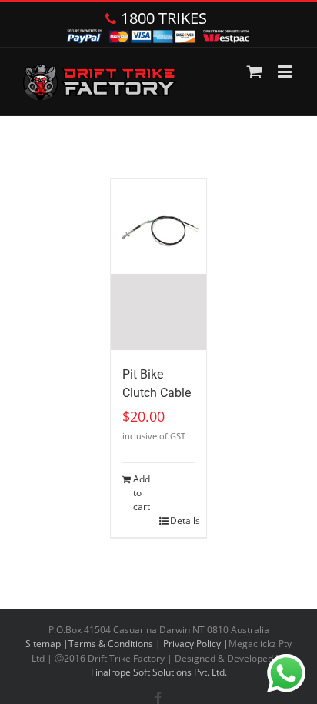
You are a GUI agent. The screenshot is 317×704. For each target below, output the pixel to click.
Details (182, 520)
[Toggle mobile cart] (254, 71)
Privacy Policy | (196, 643)
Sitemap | (46, 643)
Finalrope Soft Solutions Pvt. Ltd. (159, 672)
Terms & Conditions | (115, 643)
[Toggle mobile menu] (286, 71)
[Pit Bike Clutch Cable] (158, 264)
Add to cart (141, 492)
